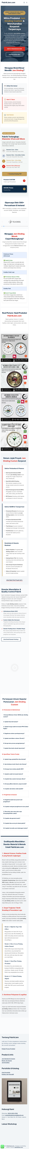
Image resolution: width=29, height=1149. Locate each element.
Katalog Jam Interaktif (8, 1074)
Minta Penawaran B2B (14, 49)
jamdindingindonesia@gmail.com (14, 1115)
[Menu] (24, 2)
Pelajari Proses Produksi (8, 1049)
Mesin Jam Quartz (7, 1060)
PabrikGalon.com (18, 1147)
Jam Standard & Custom (8, 1058)
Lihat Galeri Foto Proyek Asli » (14, 580)
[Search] (26, 2)
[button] (2, 222)
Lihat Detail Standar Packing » (11, 639)
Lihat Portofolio (6, 1072)
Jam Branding (5, 1062)
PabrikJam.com (8, 2)
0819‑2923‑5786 (13, 1113)
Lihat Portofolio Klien (14, 54)
